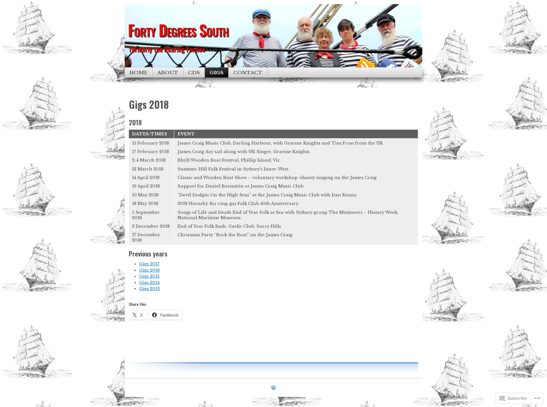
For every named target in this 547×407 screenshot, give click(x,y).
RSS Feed (365, 65)
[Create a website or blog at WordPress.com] (273, 388)
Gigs (216, 73)
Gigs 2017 (149, 264)
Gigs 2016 (149, 270)
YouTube (409, 65)
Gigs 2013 (149, 288)
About (167, 73)
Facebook (387, 65)
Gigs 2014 (149, 282)
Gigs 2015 (149, 276)
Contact (247, 73)
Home (138, 73)
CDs (194, 73)
